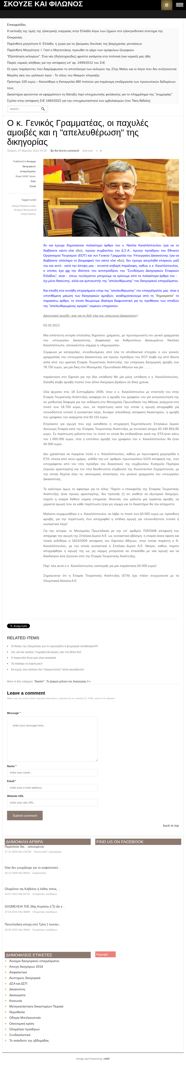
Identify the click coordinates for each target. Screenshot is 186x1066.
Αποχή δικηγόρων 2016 (26, 966)
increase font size (101, 149)
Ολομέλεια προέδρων (24, 1029)
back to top (171, 825)
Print (33, 181)
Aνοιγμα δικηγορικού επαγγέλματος (28, 166)
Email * (11, 781)
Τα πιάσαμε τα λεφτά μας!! (26, 663)
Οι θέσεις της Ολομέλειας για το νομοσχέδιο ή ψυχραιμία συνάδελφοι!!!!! (54, 646)
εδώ (120, 260)
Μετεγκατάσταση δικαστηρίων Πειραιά (36, 1006)
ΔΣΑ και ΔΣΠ (18, 983)
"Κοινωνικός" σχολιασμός (47, 851)
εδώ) (79, 250)
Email (33, 186)
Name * (12, 766)
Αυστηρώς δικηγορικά (24, 978)
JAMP (106, 1058)
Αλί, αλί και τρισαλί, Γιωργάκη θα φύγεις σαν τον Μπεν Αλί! (46, 652)
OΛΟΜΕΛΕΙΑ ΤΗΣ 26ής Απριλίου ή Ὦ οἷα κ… (35, 906)
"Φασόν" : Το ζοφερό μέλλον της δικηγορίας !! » (62, 681)
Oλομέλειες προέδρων (44, 894)
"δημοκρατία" (164, 295)
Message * (14, 713)
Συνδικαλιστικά (19, 1035)
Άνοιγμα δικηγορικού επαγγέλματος (34, 961)
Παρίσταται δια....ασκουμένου (24, 846)
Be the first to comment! (65, 150)
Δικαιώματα (17, 995)
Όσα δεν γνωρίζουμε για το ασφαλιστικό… (33, 867)
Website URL (15, 796)
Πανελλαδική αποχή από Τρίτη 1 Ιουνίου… (33, 924)
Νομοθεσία (17, 1012)
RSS (166, 5)
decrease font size (96, 149)
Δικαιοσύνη (17, 989)
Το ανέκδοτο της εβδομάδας (29, 1040)
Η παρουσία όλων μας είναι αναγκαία (33, 657)
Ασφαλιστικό (39, 873)
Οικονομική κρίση (21, 1023)
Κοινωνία (15, 1000)
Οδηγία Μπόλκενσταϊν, (24, 206)
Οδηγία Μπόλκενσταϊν (25, 1017)
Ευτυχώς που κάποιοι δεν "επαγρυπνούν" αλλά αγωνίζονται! (47, 669)
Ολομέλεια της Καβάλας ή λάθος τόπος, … (33, 889)
